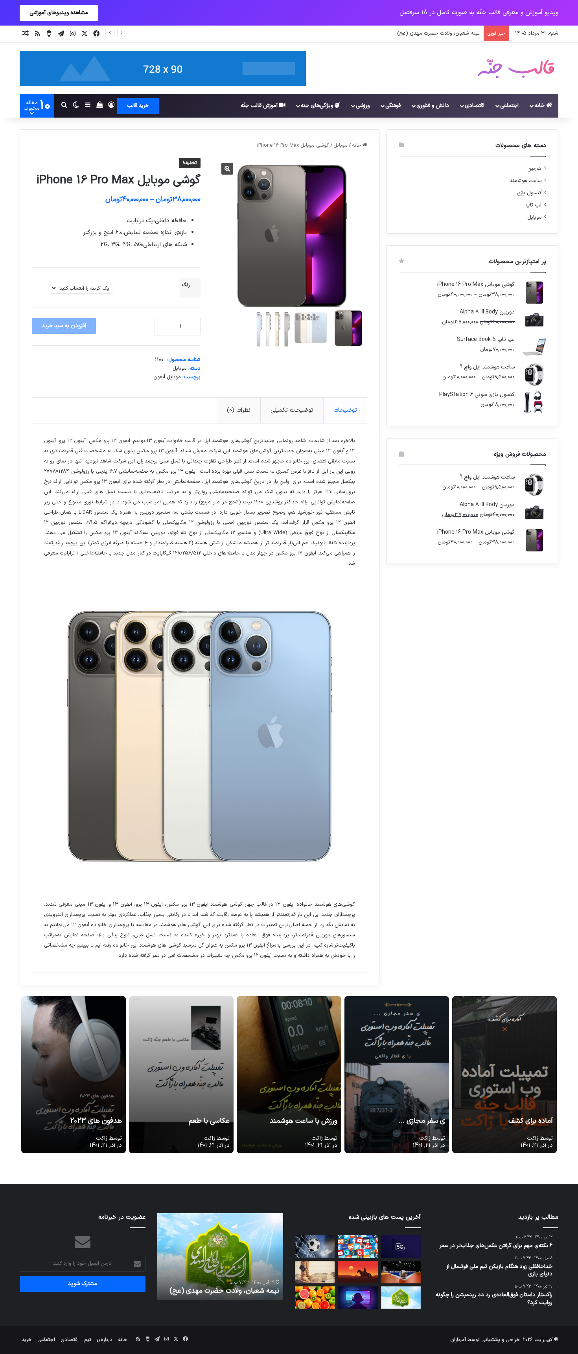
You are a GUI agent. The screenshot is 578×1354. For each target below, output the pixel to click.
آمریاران (458, 1340)
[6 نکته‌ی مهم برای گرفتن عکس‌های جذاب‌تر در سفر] (315, 1272)
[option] (220, 1256)
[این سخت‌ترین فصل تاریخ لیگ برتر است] (315, 1246)
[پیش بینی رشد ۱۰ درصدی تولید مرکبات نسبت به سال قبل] (315, 1297)
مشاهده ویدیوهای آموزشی (58, 13)
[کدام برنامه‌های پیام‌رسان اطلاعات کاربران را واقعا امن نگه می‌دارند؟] (357, 1246)
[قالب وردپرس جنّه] (515, 68)
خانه (540, 105)
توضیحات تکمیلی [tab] (292, 410)
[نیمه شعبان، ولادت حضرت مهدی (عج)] (401, 1297)
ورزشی (363, 105)
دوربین (534, 168)
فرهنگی (393, 105)
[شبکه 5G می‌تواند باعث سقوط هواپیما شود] (401, 1246)
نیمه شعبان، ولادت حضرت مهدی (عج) (438, 33)
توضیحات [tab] (345, 410)
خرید (27, 1340)
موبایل (340, 145)
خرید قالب (138, 106)
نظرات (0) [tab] (238, 410)
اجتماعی (509, 105)
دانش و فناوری (432, 105)
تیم (87, 1340)
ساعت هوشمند (525, 181)
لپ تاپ (533, 205)
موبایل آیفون (167, 377)
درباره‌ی (104, 1340)
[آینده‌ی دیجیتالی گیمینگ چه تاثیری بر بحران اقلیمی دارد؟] (357, 1297)
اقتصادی (474, 105)
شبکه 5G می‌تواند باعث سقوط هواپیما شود (225, 1286)
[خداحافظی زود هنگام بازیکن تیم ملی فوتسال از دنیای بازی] (401, 1272)
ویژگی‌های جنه (318, 105)
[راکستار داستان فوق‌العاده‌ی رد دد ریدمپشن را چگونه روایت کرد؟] (357, 1272)
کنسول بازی (529, 193)
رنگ (186, 285)
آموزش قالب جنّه (260, 105)
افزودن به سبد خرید (64, 326)
